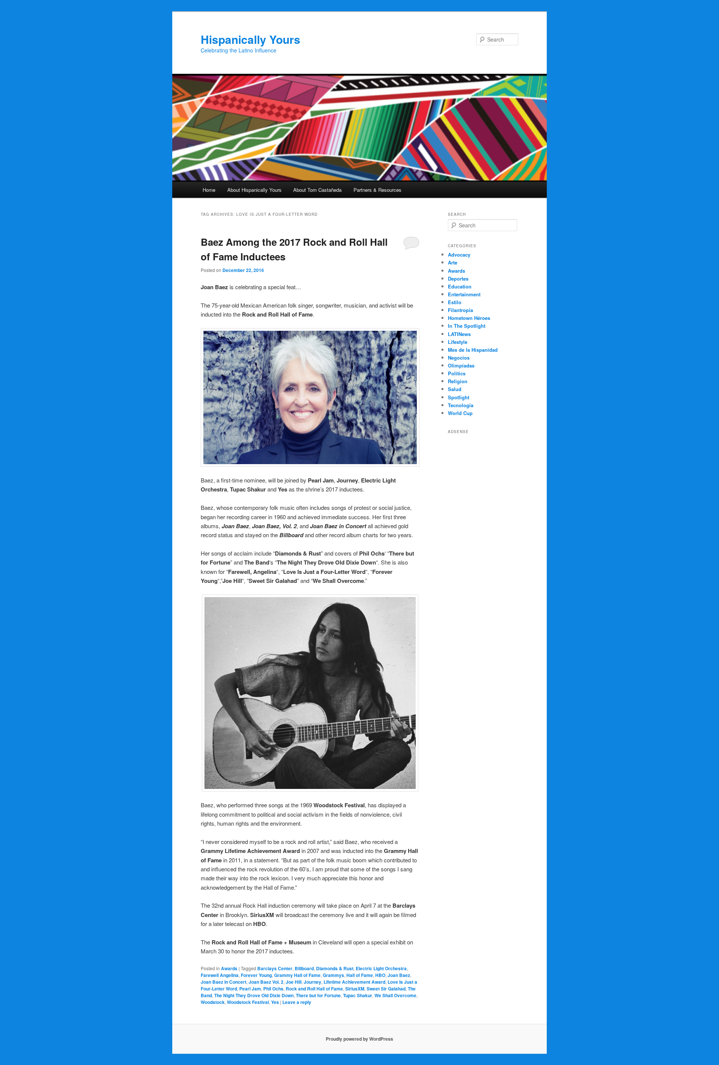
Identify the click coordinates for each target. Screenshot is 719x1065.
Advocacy (459, 254)
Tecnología (460, 405)
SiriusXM (354, 988)
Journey (312, 981)
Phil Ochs (273, 988)
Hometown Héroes (469, 317)
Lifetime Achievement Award (354, 981)
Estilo (454, 302)
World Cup (460, 413)
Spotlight (458, 397)
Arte (452, 262)
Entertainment (464, 294)
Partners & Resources (377, 189)
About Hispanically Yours (254, 189)
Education (459, 286)
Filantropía (460, 310)
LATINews (459, 334)
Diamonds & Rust (335, 968)
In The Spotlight (466, 325)
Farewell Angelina (220, 975)
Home (209, 189)
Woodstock (213, 1002)
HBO (380, 975)
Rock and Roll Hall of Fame (314, 988)
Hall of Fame (359, 975)
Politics (456, 373)
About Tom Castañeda (317, 189)
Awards (229, 968)
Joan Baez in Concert (223, 981)
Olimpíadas (461, 365)
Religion (457, 381)
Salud (454, 389)
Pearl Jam (250, 988)
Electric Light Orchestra (381, 968)
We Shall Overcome (395, 995)
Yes (275, 1002)
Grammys (333, 975)
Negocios (459, 357)
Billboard (304, 968)
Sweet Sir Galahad (386, 988)
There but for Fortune (318, 995)
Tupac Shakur (357, 995)
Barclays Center (274, 968)
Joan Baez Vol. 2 (266, 981)
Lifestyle (457, 341)
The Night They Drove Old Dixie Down (254, 995)
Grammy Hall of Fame (297, 975)
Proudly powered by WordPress (359, 1038)
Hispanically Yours (250, 39)
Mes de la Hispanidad (473, 349)
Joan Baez (399, 975)
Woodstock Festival (248, 1002)
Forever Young (256, 975)
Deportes (458, 278)
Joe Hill (293, 981)
